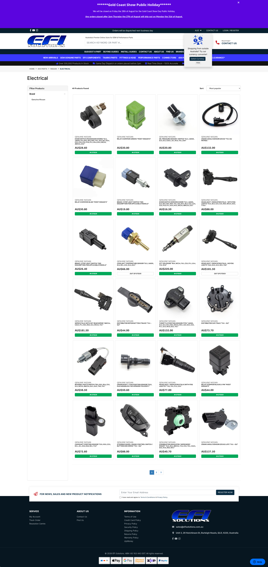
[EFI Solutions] (47, 41)
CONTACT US (229, 43)
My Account (34, 516)
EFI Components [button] (91, 57)
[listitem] (47, 99)
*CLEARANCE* (217, 57)
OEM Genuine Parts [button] (70, 57)
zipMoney (128, 541)
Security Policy (131, 527)
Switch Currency (197, 59)
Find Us (170, 51)
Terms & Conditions (147, 497)
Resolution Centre (37, 523)
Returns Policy (130, 534)
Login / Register (231, 30)
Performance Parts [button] (149, 57)
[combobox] (137, 42)
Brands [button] (180, 51)
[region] (47, 283)
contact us (212, 30)
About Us (159, 51)
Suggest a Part (92, 51)
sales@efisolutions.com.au (189, 527)
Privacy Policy (162, 497)
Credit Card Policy (132, 520)
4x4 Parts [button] (183, 57)
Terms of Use (130, 516)
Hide (198, 63)
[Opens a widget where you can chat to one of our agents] (257, 562)
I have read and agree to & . (145, 497)
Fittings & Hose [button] (127, 57)
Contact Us (145, 51)
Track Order (34, 520)
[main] (156, 287)
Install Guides (129, 51)
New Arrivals (50, 57)
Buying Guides (111, 51)
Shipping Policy (131, 530)
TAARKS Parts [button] (110, 57)
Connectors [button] (169, 57)
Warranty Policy (131, 537)
